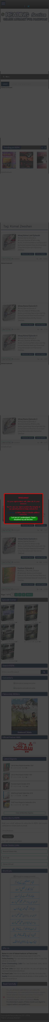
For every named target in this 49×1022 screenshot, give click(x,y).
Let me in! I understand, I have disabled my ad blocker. (23, 519)
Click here (11, 513)
